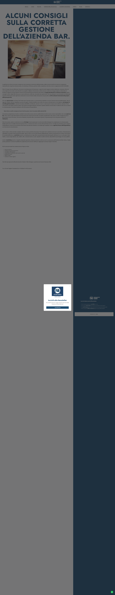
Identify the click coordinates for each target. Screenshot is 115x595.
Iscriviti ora (57, 307)
